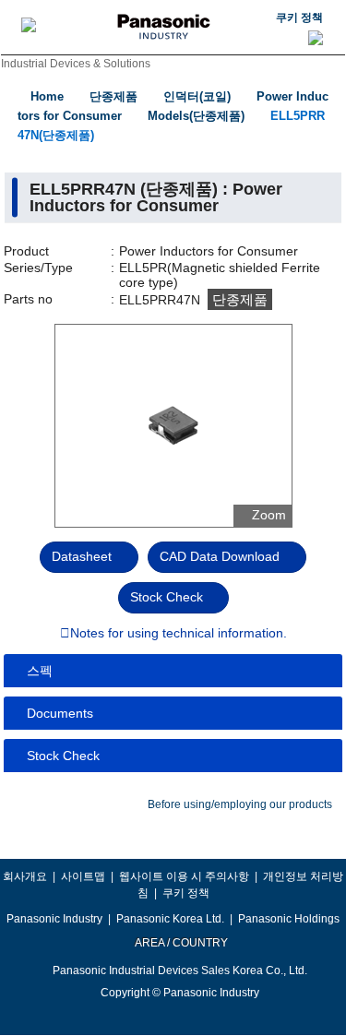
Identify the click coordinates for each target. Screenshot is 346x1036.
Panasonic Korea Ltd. (170, 918)
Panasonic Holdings (289, 918)
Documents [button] (60, 713)
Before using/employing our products (240, 804)
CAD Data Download (220, 556)
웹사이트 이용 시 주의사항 (184, 876)
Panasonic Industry (54, 918)
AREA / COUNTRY (180, 942)
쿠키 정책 (299, 17)
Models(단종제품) (196, 116)
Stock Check (166, 596)
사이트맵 (83, 876)
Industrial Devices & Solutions (75, 63)
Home (47, 96)
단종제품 (113, 96)
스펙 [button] (40, 670)
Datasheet (82, 556)
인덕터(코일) (197, 96)
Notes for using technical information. (178, 633)
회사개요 (25, 876)
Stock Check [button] (63, 755)
